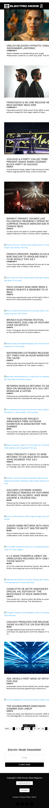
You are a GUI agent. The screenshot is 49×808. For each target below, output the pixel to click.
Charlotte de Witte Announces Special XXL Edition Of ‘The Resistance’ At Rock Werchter (27, 591)
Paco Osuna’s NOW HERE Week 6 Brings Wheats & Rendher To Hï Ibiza (27, 289)
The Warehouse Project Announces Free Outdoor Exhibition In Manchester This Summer (26, 422)
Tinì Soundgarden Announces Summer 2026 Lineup (26, 707)
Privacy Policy (25, 797)
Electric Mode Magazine (32, 778)
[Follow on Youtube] (32, 804)
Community (12, 51)
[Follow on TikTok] (22, 804)
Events (10, 167)
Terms (34, 797)
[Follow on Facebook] (27, 804)
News (9, 429)
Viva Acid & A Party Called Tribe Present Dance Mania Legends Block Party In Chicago (27, 162)
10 (35, 729)
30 (43, 729)
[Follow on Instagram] (17, 804)
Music (9, 500)
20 (38, 729)
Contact (15, 797)
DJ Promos (24, 790)
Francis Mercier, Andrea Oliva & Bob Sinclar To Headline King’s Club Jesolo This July (28, 257)
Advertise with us (24, 783)
